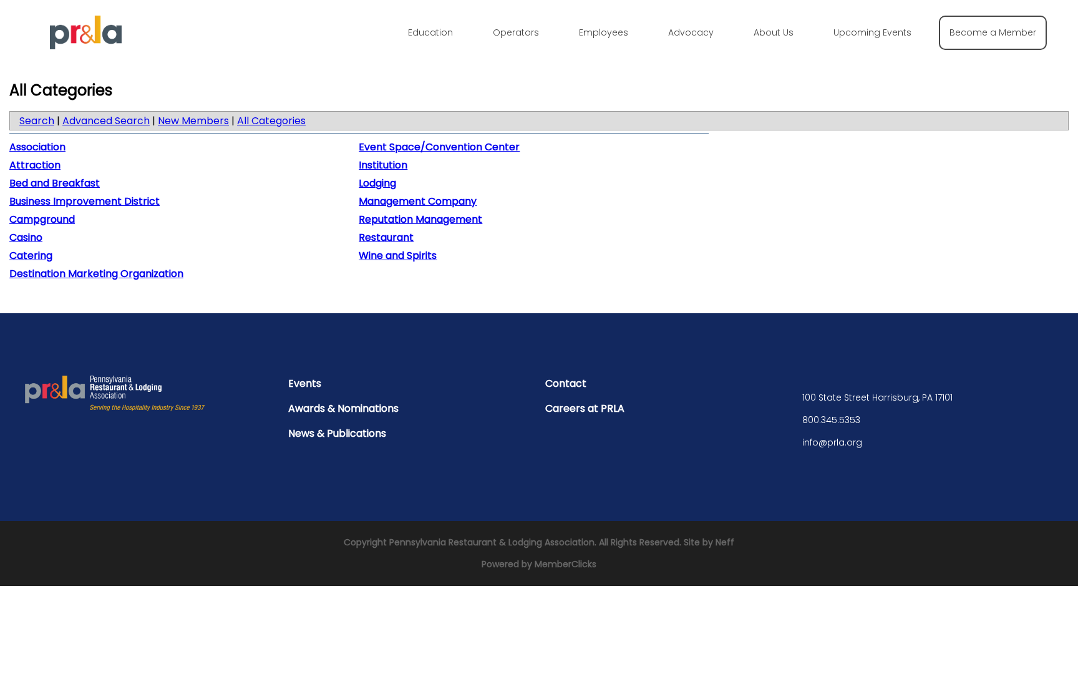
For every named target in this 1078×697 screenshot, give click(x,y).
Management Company (418, 201)
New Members (193, 121)
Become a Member (992, 32)
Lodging (377, 183)
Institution (383, 165)
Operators (516, 32)
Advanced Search (106, 121)
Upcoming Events (872, 32)
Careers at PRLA (584, 408)
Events (304, 383)
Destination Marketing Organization (96, 273)
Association (37, 147)
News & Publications (337, 433)
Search (36, 121)
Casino (25, 237)
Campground (42, 219)
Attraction (35, 165)
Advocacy (691, 32)
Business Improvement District (84, 201)
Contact (565, 383)
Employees (603, 32)
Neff (725, 542)
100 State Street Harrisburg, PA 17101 (877, 397)
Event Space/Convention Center (439, 147)
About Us (774, 32)
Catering (30, 255)
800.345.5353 (831, 420)
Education (430, 32)
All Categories (271, 121)
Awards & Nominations (343, 408)
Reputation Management (420, 219)
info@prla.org (832, 442)
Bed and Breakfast (54, 183)
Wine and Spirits (398, 255)
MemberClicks (565, 564)
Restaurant (386, 237)
